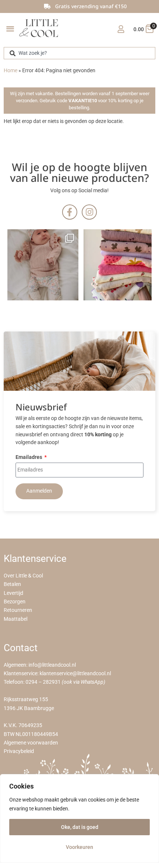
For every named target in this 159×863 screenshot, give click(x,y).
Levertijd (13, 593)
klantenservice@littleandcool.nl (75, 673)
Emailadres (29, 457)
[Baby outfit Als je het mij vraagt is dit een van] (42, 264)
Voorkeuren (79, 847)
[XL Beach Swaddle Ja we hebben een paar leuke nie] (119, 264)
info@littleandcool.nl (52, 665)
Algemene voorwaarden (31, 743)
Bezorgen (15, 602)
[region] (79, 818)
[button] (10, 28)
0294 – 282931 (43, 682)
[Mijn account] (121, 29)
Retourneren (18, 610)
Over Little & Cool (23, 576)
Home (10, 70)
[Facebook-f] (69, 212)
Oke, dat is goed (79, 827)
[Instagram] (89, 212)
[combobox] (79, 53)
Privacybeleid (19, 751)
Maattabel (15, 619)
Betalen (12, 584)
